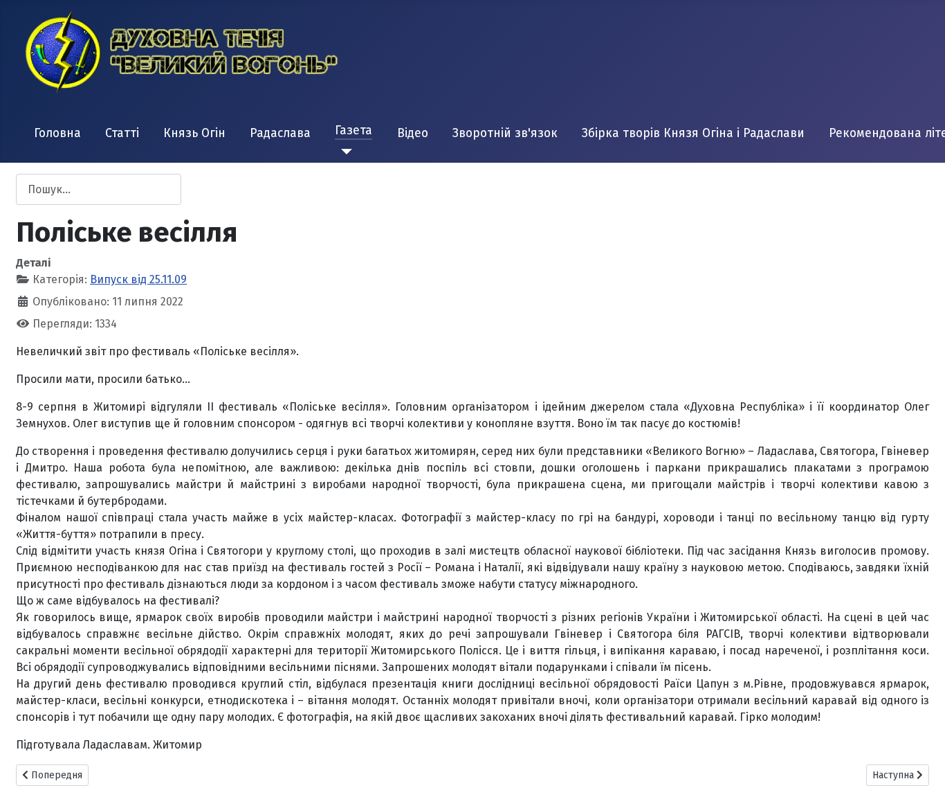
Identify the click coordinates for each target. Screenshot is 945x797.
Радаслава (280, 133)
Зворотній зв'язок (505, 133)
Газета (353, 130)
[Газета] (343, 151)
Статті (122, 133)
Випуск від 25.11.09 (138, 279)
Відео (412, 133)
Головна (57, 133)
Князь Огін (194, 133)
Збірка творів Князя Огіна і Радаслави (693, 133)
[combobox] (98, 189)
